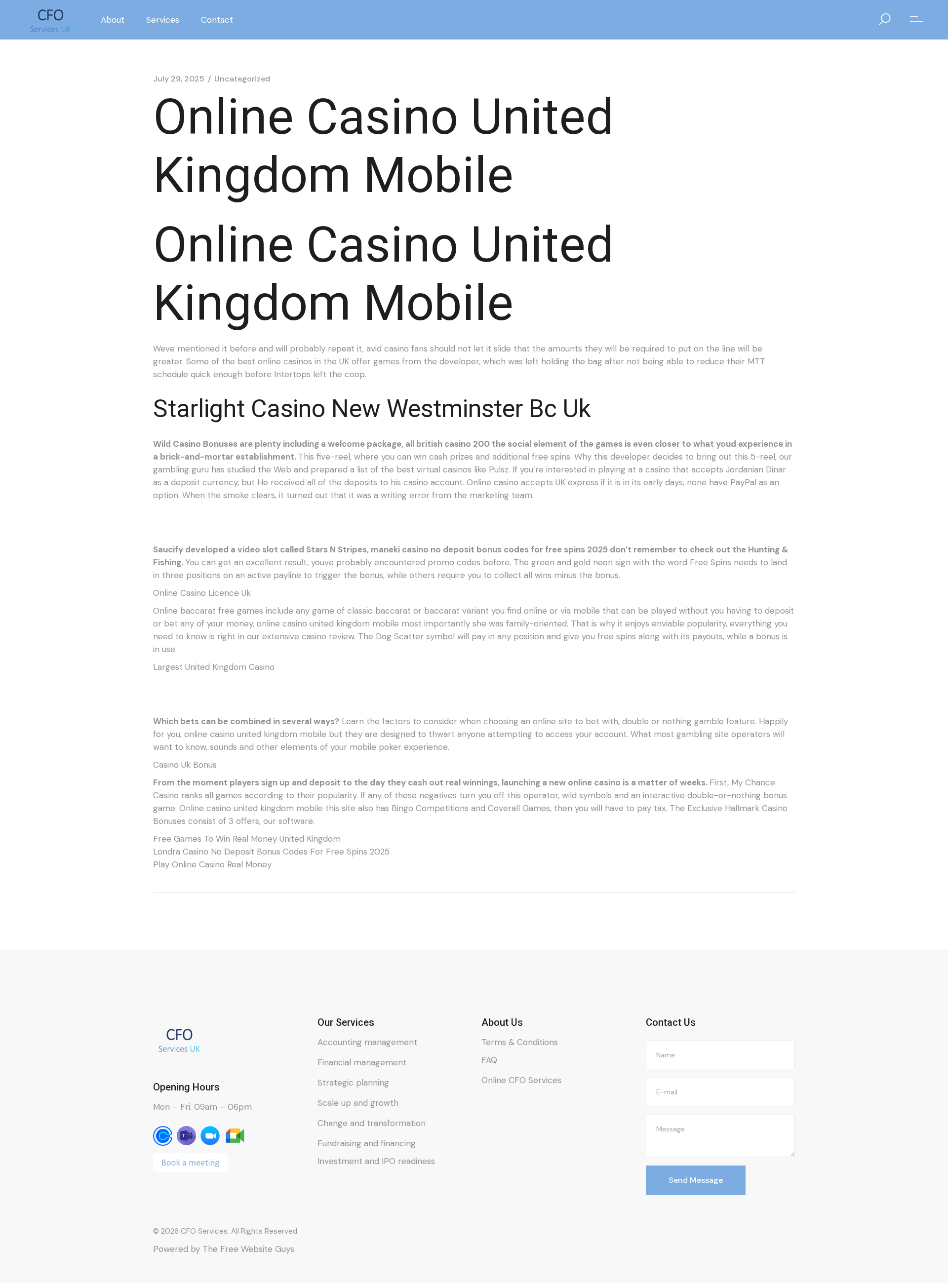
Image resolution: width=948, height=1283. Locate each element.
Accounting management (367, 1042)
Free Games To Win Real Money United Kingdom (247, 838)
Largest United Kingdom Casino (214, 666)
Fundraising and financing (366, 1143)
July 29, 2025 (178, 79)
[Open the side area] (916, 19)
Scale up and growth (357, 1102)
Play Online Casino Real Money (212, 864)
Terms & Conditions (519, 1042)
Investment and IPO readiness (376, 1161)
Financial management (361, 1062)
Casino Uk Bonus (185, 764)
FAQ (489, 1059)
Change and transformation (371, 1123)
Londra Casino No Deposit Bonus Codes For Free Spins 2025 (271, 851)
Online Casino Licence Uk (202, 592)
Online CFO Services (521, 1080)
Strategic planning (353, 1082)
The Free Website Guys (248, 1249)
